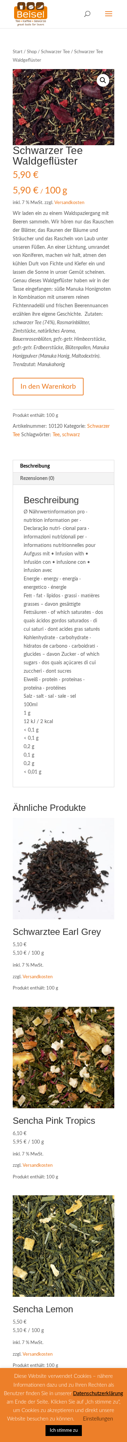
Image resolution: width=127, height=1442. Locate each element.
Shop (32, 52)
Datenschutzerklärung (98, 1393)
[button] (103, 80)
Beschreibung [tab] (35, 466)
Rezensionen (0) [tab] (37, 478)
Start (18, 52)
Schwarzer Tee (55, 52)
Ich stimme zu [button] (64, 1430)
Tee (56, 434)
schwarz (71, 434)
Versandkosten (69, 203)
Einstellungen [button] (98, 1419)
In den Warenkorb (48, 386)
